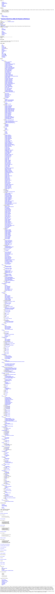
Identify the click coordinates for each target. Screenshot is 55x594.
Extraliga (3, 569)
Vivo (3, 507)
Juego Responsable (4, 582)
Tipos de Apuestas (4, 505)
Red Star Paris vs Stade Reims (3, 531)
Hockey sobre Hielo (4, 568)
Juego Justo (3, 581)
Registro (4, 22)
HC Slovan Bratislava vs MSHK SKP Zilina (7, 570)
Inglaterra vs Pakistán (2, 562)
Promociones (3, 32)
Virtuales (3, 4)
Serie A (3, 49)
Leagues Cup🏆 (4, 47)
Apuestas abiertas (2, 25)
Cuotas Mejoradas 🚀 (4, 48)
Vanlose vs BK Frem (2, 548)
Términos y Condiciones (5, 16)
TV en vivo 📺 (4, 54)
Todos (1, 509)
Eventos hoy (3, 56)
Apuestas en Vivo (4, 2)
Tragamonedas (4, 6)
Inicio (2, 31)
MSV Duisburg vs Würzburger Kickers (4, 513)
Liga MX (3, 51)
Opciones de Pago (4, 33)
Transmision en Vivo (4, 3)
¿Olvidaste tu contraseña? (11, 21)
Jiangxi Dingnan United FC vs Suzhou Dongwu (4, 545)
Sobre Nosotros (4, 579)
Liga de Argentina (4, 50)
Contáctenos (3, 583)
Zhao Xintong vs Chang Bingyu (3, 559)
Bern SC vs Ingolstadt (2, 556)
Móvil (2, 584)
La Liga (3, 46)
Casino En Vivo (4, 5)
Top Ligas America (4, 55)
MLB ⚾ (3, 45)
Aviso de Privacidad (4, 580)
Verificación (3, 34)
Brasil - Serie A (4, 53)
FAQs (2, 15)
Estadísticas (3, 504)
